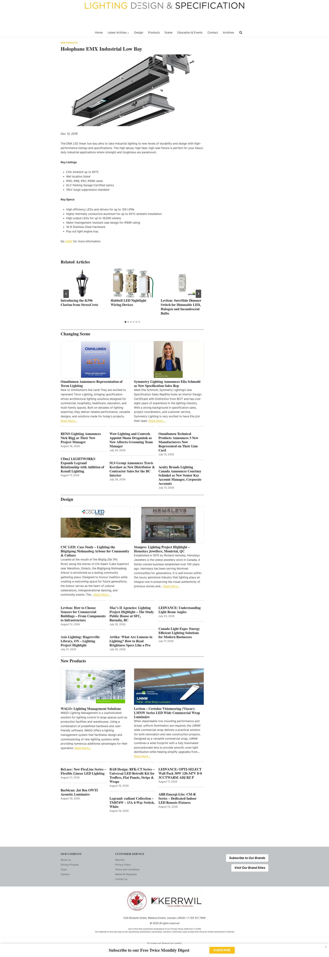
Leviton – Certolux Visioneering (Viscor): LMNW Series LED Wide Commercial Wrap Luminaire (167, 713)
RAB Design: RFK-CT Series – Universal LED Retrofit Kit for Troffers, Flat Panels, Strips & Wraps (132, 775)
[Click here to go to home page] (76, 33)
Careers (65, 874)
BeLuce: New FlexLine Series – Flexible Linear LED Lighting (83, 771)
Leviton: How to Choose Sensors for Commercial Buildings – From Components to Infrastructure (83, 614)
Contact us (121, 879)
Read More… (69, 420)
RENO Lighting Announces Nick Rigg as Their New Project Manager (81, 438)
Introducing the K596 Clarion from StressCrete (79, 302)
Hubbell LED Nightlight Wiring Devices (128, 302)
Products (154, 32)
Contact (213, 32)
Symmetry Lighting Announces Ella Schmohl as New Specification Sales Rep (167, 384)
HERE (68, 241)
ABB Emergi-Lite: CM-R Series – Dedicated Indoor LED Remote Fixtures (178, 798)
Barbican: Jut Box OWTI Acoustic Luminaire (79, 792)
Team (64, 869)
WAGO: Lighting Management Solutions (91, 709)
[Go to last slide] (66, 294)
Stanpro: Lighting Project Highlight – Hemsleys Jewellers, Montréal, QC (162, 549)
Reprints (119, 859)
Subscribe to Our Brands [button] (247, 858)
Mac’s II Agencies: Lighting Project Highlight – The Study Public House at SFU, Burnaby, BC (131, 614)
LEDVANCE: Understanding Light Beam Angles (180, 610)
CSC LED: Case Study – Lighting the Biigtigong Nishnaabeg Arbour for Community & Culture (95, 551)
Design (138, 32)
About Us (66, 859)
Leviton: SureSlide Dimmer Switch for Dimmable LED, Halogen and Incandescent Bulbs (181, 307)
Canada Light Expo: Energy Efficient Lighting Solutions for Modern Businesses (179, 633)
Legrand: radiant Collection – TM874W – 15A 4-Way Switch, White (132, 802)
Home (99, 32)
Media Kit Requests (126, 874)
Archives (228, 32)
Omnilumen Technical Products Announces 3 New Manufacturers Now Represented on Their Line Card (178, 442)
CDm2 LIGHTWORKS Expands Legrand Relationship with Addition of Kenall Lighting (82, 465)
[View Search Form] (240, 32)
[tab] (125, 322)
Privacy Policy (123, 864)
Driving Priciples (70, 864)
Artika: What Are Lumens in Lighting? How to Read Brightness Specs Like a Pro (130, 641)
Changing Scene (75, 333)
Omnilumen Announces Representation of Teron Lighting (92, 384)
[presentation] (82, 283)
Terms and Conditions (127, 869)
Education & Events (190, 32)
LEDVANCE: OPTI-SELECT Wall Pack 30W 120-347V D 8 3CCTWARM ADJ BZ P (180, 773)
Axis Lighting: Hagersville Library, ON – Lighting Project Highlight (80, 641)
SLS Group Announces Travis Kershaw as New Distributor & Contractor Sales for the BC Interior (132, 469)
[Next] (198, 294)
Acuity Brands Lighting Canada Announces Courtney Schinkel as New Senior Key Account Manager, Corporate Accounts (180, 475)
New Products (69, 43)
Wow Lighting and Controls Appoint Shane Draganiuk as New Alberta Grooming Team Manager (131, 440)
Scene (168, 32)
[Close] (326, 947)
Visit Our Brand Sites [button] (249, 867)
